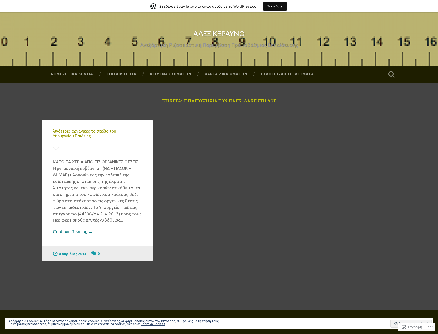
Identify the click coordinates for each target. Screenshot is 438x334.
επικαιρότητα (121, 74)
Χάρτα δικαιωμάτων (226, 74)
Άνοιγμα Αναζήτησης (391, 74)
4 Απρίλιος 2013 (72, 254)
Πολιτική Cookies (153, 324)
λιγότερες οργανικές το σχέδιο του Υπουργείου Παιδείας (84, 133)
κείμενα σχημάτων (170, 74)
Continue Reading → (73, 231)
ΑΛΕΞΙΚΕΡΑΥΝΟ (219, 34)
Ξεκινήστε (275, 6)
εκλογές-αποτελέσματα (287, 74)
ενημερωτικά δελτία (70, 74)
